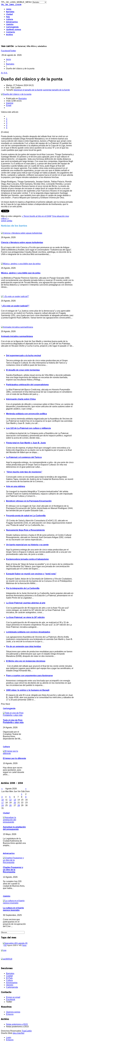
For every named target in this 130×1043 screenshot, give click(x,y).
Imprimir (9, 103)
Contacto (10, 32)
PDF (5, 945)
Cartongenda (12, 27)
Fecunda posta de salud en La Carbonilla (26, 516)
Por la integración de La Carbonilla (22, 588)
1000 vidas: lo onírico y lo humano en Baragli (27, 690)
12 (10, 800)
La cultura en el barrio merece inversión (13, 909)
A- (7, 73)
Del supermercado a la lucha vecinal (23, 355)
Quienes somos (13, 1012)
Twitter (13, 51)
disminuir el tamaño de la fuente (28, 90)
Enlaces (9, 1014)
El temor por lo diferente (14, 758)
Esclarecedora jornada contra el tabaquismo (27, 559)
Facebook (5, 51)
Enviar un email (13, 997)
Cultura (9, 19)
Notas (24, 945)
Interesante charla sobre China (21, 399)
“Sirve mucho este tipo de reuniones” (24, 472)
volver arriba (6, 221)
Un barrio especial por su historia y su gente (27, 545)
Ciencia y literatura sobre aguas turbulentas (22, 242)
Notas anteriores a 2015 (17, 1024)
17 (2, 802)
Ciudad (9, 14)
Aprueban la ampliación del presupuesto (14, 828)
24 (2, 805)
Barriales (10, 12)
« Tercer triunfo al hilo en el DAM (36, 216)
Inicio (8, 9)
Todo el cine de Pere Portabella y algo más (13, 721)
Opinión (9, 24)
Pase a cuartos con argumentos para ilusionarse (29, 675)
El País (9, 978)
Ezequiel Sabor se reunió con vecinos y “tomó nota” (31, 574)
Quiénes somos (13, 29)
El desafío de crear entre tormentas (23, 370)
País (8, 17)
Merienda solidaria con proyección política (26, 414)
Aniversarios (12, 22)
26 (10, 805)
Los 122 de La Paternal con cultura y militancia (28, 428)
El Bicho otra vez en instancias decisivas (25, 661)
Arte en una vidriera (15, 486)
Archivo (9, 34)
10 (2, 800)
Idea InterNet (18, 1033)
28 (19, 805)
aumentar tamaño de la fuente (56, 90)
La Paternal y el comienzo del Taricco (24, 457)
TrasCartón (27, 1031)
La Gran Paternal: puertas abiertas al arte (25, 603)
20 (15, 802)
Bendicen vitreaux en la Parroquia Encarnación (29, 501)
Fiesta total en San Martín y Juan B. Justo (26, 443)
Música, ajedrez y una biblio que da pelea (20, 273)
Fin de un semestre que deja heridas (23, 646)
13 (15, 800)
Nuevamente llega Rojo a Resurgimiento (25, 530)
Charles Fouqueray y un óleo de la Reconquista (13, 869)
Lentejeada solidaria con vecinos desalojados (28, 632)
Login (8, 1037)
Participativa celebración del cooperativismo (27, 385)
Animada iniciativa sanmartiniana (17, 336)
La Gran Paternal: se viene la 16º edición (25, 617)
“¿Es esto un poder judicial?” (15, 306)
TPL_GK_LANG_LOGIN (11, 4)
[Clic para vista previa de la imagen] (16, 94)
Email (8, 105)
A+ (2, 73)
